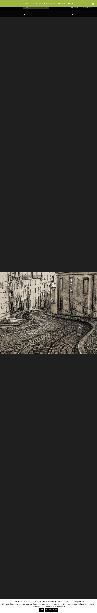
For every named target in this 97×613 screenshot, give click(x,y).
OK (42, 610)
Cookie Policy (51, 610)
